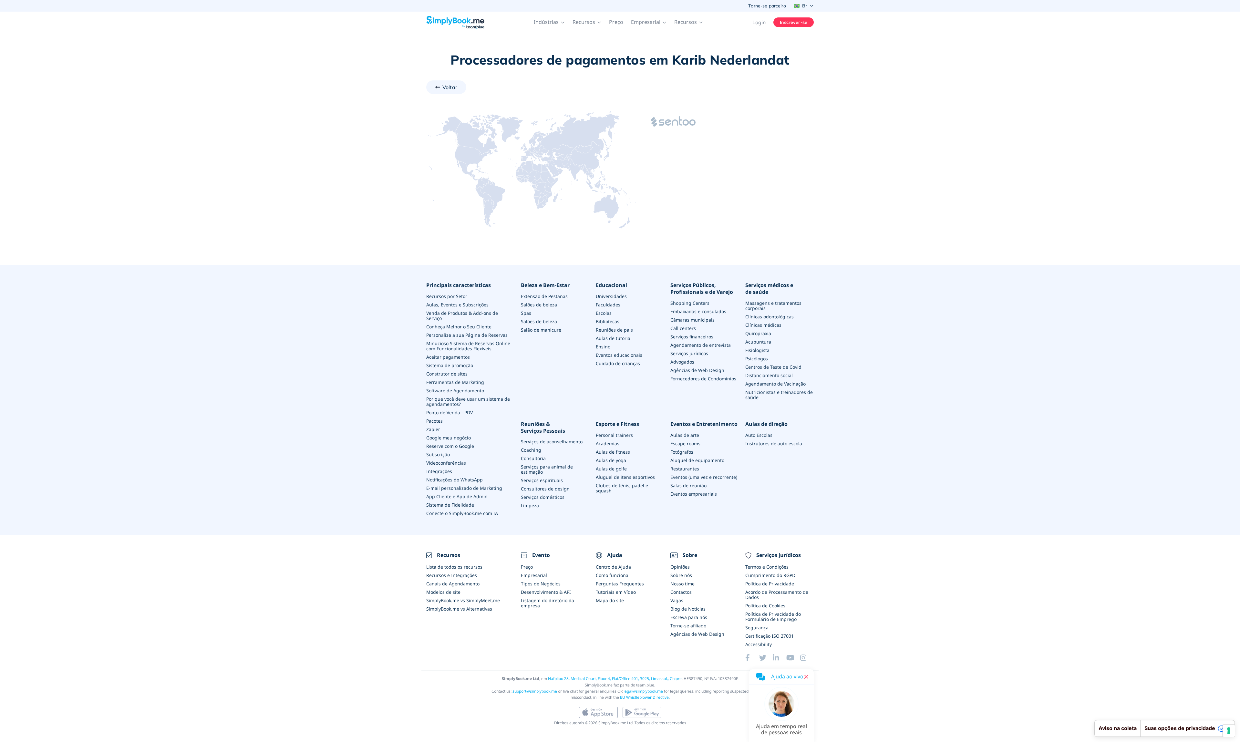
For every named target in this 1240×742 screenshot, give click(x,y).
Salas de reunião (688, 485)
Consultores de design (545, 489)
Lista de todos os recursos (454, 567)
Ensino (603, 347)
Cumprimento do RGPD (770, 575)
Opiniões (680, 567)
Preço (616, 22)
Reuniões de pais (614, 330)
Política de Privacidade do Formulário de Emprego (773, 616)
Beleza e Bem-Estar (545, 285)
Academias (607, 443)
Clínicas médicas (763, 325)
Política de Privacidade (769, 584)
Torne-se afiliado (688, 626)
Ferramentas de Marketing (455, 382)
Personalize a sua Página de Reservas (467, 335)
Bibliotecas (607, 321)
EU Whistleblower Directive (644, 697)
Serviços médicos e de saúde (769, 288)
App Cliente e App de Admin (457, 496)
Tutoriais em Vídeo (616, 592)
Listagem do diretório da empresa (547, 603)
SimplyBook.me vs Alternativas (459, 609)
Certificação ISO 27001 (769, 636)
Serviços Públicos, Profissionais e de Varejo (701, 288)
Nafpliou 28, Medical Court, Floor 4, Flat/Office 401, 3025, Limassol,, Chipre (615, 678)
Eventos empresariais (693, 494)
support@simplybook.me (534, 691)
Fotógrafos (681, 452)
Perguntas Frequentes (620, 584)
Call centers (683, 328)
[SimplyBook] (455, 22)
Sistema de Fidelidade (450, 505)
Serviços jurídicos (689, 353)
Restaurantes (684, 469)
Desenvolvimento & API (546, 592)
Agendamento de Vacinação (775, 384)
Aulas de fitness (613, 452)
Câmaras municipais (692, 320)
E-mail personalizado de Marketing (464, 488)
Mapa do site (610, 600)
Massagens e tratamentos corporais (773, 305)
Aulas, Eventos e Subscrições (457, 305)
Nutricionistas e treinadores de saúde (779, 394)
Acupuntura (758, 342)
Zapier (433, 429)
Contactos (681, 592)
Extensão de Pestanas (544, 296)
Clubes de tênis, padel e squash (622, 488)
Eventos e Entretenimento (704, 424)
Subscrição (438, 454)
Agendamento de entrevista (700, 345)
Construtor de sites (447, 374)
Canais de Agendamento (453, 584)
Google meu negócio (448, 438)
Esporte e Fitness (617, 424)
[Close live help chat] (806, 676)
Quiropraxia (758, 333)
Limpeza (530, 505)
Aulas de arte (684, 435)
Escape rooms (685, 443)
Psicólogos (756, 359)
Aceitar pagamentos (448, 357)
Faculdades (608, 305)
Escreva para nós (688, 617)
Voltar (449, 87)
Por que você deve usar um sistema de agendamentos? (468, 401)
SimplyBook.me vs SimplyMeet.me (463, 600)
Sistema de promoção (449, 365)
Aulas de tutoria (613, 338)
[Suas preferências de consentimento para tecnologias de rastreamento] (1229, 731)
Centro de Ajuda (613, 567)
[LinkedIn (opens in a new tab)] (779, 657)
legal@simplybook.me (643, 691)
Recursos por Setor (446, 296)
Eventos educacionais (619, 355)
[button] (549, 22)
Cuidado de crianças (618, 363)
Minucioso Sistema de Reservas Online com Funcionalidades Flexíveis (468, 346)
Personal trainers (614, 435)
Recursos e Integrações (451, 575)
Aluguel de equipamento (697, 460)
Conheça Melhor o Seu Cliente (458, 327)
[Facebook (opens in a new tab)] (752, 657)
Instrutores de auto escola (773, 443)
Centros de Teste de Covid (773, 367)
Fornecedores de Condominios (703, 379)
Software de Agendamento (455, 390)
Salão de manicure (541, 330)
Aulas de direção (766, 424)
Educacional (611, 285)
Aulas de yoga (611, 460)
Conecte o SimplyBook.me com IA (462, 513)
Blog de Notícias (688, 609)
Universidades (611, 296)
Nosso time (682, 584)
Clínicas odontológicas (769, 317)
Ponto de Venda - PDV (449, 412)
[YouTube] (793, 657)
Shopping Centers (689, 303)
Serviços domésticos (542, 497)
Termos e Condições (767, 567)
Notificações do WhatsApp (454, 480)
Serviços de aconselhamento (552, 441)
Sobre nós (681, 575)
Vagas (676, 600)
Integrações (439, 471)
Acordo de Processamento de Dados (776, 594)
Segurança (757, 627)
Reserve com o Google (450, 446)
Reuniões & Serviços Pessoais (543, 427)
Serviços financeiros (691, 337)
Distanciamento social (769, 375)
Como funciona (612, 575)
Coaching (531, 450)
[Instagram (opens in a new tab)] (807, 657)
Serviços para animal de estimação (547, 469)
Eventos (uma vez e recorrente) (703, 477)
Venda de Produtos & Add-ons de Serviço (462, 315)
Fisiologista (757, 350)
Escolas (604, 313)
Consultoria (533, 458)
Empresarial (534, 575)
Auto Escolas (758, 435)
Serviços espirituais (542, 480)
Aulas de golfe (611, 469)
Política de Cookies (765, 606)
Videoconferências (446, 463)
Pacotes (434, 421)
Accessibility (758, 644)
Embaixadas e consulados (698, 311)
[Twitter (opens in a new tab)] (766, 657)
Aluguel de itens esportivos (625, 477)
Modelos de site (443, 592)
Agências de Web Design (697, 370)
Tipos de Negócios (541, 584)
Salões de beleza (539, 305)
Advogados (682, 362)
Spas (526, 313)
